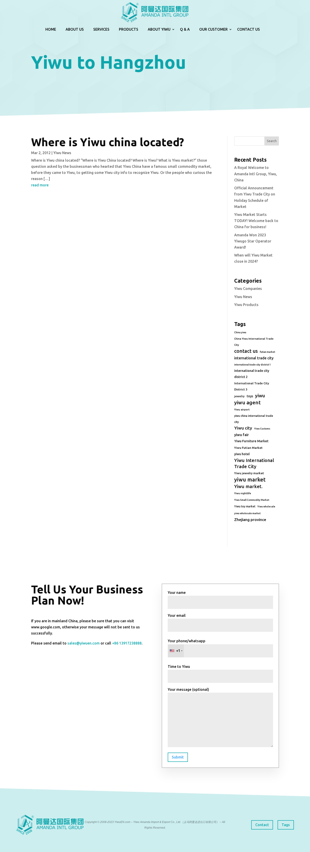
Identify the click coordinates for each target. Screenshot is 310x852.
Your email (177, 615)
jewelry (239, 396)
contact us (246, 351)
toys (250, 396)
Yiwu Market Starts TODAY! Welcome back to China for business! (256, 220)
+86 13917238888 (127, 643)
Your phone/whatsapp (186, 646)
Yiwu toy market (244, 506)
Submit (178, 757)
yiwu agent (247, 402)
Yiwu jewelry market (249, 473)
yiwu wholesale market (247, 513)
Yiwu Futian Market (248, 447)
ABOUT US (75, 29)
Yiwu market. (248, 486)
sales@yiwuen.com (83, 643)
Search (272, 141)
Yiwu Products (246, 305)
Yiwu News (62, 153)
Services (101, 29)
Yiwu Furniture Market (251, 441)
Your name (177, 592)
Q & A (185, 29)
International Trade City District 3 (251, 386)
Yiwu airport (242, 409)
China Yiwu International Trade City (253, 341)
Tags (286, 825)
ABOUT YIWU (159, 29)
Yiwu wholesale (266, 506)
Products (128, 29)
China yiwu (240, 332)
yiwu (260, 395)
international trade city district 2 (251, 374)
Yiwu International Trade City (254, 463)
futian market (267, 352)
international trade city (253, 358)
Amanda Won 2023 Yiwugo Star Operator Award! (252, 241)
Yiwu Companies (248, 288)
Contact (262, 825)
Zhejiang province (250, 519)
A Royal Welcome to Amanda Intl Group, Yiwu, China (255, 173)
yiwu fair (241, 435)
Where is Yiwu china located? (107, 142)
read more (40, 185)
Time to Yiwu (179, 666)
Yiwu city (243, 427)
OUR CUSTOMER (213, 29)
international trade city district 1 (252, 364)
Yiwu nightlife (242, 493)
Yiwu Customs (262, 428)
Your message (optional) (188, 689)
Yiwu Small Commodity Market (251, 500)
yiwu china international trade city (253, 418)
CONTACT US (248, 29)
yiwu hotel (242, 454)
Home (50, 29)
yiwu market (250, 480)
